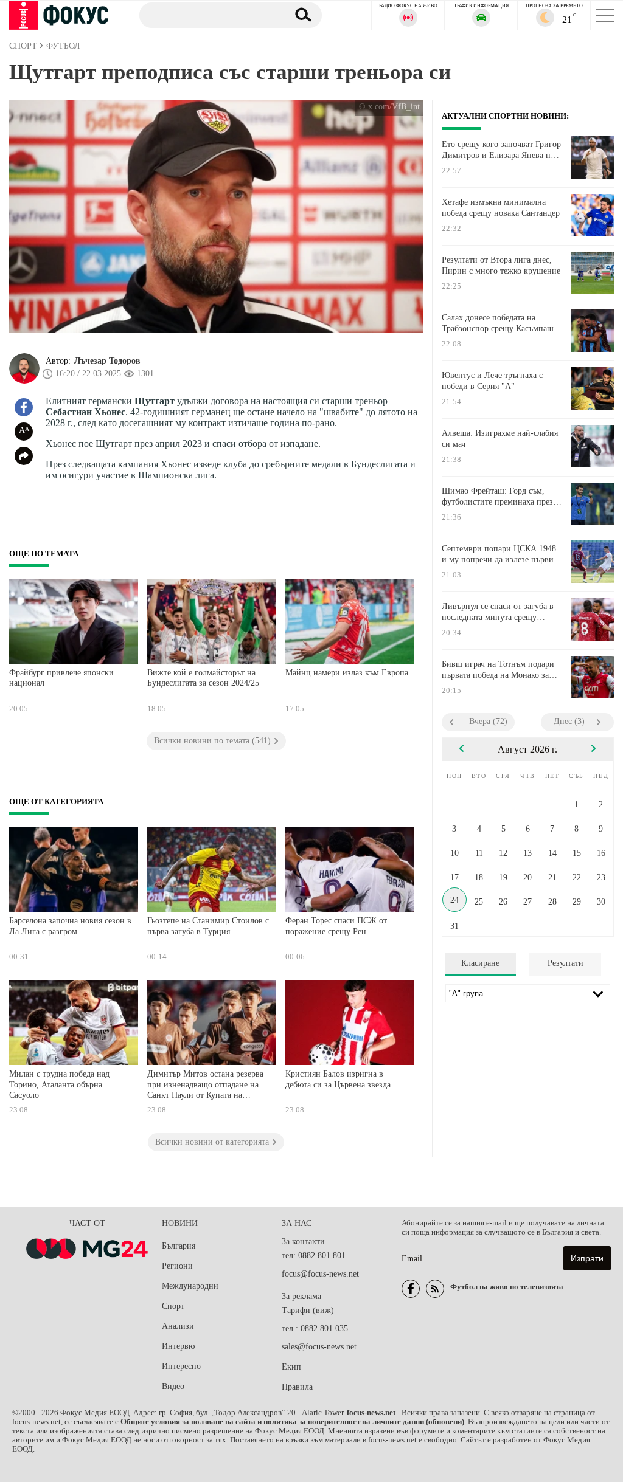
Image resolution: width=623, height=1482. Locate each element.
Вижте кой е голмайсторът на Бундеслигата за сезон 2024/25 (203, 678)
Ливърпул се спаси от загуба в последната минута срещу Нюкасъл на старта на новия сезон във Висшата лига (498, 612)
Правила (297, 1386)
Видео (173, 1386)
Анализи (178, 1326)
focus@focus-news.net (320, 1273)
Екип (291, 1366)
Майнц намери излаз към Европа (346, 672)
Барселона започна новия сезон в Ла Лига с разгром (70, 926)
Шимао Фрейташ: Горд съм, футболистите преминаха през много (497, 496)
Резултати (565, 963)
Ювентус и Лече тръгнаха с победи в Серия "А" (492, 381)
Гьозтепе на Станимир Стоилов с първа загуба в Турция (208, 926)
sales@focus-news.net (319, 1346)
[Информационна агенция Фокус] (411, 1289)
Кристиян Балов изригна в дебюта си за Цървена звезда (338, 1079)
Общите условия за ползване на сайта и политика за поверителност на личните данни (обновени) (292, 1422)
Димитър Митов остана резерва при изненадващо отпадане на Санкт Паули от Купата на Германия (205, 1086)
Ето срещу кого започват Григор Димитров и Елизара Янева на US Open (501, 150)
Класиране (480, 963)
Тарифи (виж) (308, 1310)
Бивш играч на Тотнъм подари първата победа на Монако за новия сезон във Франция (498, 670)
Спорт (173, 1306)
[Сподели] (24, 456)
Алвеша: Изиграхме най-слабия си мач (500, 439)
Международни (190, 1286)
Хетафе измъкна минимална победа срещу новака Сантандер (501, 208)
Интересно (181, 1366)
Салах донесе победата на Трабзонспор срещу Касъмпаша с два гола (499, 323)
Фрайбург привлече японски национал (61, 678)
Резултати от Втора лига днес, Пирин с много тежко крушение (501, 265)
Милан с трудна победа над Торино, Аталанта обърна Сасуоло (59, 1084)
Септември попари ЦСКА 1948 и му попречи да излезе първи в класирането (501, 554)
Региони (177, 1265)
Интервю (178, 1346)
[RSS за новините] (435, 1289)
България (178, 1245)
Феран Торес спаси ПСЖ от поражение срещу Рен (336, 926)
